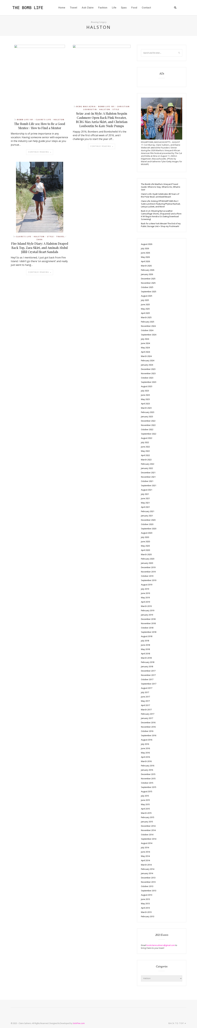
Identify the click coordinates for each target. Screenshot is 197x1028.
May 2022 (145, 451)
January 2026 (147, 274)
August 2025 (146, 295)
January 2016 (147, 769)
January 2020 (147, 563)
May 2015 (145, 804)
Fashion (102, 7)
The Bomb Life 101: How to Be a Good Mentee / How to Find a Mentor (39, 126)
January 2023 (147, 416)
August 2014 (146, 843)
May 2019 (145, 597)
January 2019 (147, 614)
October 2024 (147, 330)
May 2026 (145, 257)
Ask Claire (88, 7)
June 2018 (145, 645)
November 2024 (148, 326)
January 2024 (147, 364)
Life (114, 7)
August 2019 (146, 584)
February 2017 (147, 713)
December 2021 (148, 472)
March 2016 (146, 761)
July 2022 (145, 442)
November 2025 (148, 283)
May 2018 (145, 649)
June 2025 (145, 304)
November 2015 (148, 778)
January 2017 (147, 718)
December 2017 (148, 670)
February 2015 (147, 817)
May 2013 (145, 903)
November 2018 (148, 623)
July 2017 (145, 692)
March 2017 (146, 709)
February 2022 (147, 464)
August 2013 (146, 894)
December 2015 (148, 774)
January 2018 (147, 666)
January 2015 (147, 821)
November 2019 (148, 571)
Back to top (177, 1023)
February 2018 (147, 662)
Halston (59, 119)
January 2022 (147, 468)
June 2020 (145, 541)
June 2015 (145, 800)
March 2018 (146, 657)
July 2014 (145, 847)
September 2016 (148, 735)
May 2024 (145, 347)
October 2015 (147, 782)
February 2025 (147, 321)
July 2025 (145, 300)
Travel (73, 7)
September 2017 (148, 683)
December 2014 (148, 826)
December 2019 (148, 567)
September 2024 (148, 334)
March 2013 (146, 912)
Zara (39, 239)
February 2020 (147, 558)
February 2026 (147, 270)
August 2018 (146, 636)
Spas (124, 7)
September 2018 (148, 632)
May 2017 (145, 701)
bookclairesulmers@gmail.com (160, 945)
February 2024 (147, 360)
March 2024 (146, 356)
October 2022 (147, 429)
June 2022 (145, 446)
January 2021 (147, 515)
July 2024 (145, 339)
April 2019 (145, 601)
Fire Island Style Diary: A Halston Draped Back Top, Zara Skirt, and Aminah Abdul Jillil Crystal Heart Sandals (39, 247)
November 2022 (148, 425)
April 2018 (145, 653)
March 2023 (146, 407)
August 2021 (146, 489)
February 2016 (147, 765)
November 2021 (148, 476)
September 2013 (148, 890)
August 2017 (146, 688)
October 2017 (147, 679)
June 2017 (145, 696)
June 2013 (145, 899)
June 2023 (145, 395)
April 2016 (145, 757)
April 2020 (145, 550)
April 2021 (145, 507)
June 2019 (145, 593)
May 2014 (145, 856)
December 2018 (148, 619)
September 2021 (148, 485)
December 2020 (148, 520)
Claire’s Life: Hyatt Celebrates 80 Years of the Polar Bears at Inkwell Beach (160, 195)
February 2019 (147, 610)
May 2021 (145, 502)
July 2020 (145, 537)
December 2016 (148, 722)
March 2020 (146, 554)
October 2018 (147, 627)
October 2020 (147, 524)
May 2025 (145, 308)
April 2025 (145, 313)
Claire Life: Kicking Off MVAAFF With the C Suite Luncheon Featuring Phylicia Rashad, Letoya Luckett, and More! (160, 204)
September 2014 (148, 838)
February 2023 (147, 412)
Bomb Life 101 (25, 119)
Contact (146, 7)
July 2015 (145, 795)
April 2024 (145, 351)
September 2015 (148, 787)
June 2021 (145, 498)
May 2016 (145, 752)
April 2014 (145, 860)
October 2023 (147, 377)
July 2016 (145, 744)
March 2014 (146, 864)
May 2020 (145, 545)
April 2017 (145, 705)
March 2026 (146, 265)
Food (134, 7)
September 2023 (148, 382)
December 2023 (148, 369)
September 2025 (148, 291)
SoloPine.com (79, 1023)
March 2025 (146, 317)
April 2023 (145, 403)
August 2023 (146, 386)
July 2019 (145, 588)
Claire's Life (43, 119)
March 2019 (146, 606)
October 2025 (147, 287)
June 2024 (145, 343)
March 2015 (146, 813)
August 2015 (146, 791)
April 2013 (145, 907)
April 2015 (145, 808)
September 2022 (148, 433)
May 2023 (145, 399)
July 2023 (145, 390)
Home (61, 7)
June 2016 (145, 748)
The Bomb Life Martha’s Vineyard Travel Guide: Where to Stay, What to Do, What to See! (160, 187)
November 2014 (148, 830)
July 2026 (145, 248)
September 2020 (148, 528)
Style (116, 109)
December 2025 (148, 278)
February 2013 (147, 916)
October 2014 (147, 834)
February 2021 (147, 511)
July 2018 (145, 640)
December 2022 (148, 420)
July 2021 (145, 494)
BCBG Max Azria (86, 106)
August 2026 (146, 244)
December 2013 (148, 877)
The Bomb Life (27, 7)
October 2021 (147, 481)
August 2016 (146, 739)
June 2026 (145, 252)
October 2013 (147, 886)
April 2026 (145, 261)
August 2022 (146, 438)
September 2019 (148, 580)
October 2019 (147, 576)
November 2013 (148, 882)
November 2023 (148, 373)
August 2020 (146, 532)
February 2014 (147, 869)
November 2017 (148, 675)
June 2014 (145, 851)
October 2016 (147, 731)
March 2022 (146, 459)
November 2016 (148, 726)
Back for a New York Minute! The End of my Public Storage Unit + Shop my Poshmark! (161, 225)
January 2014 (147, 873)
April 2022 (145, 455)
